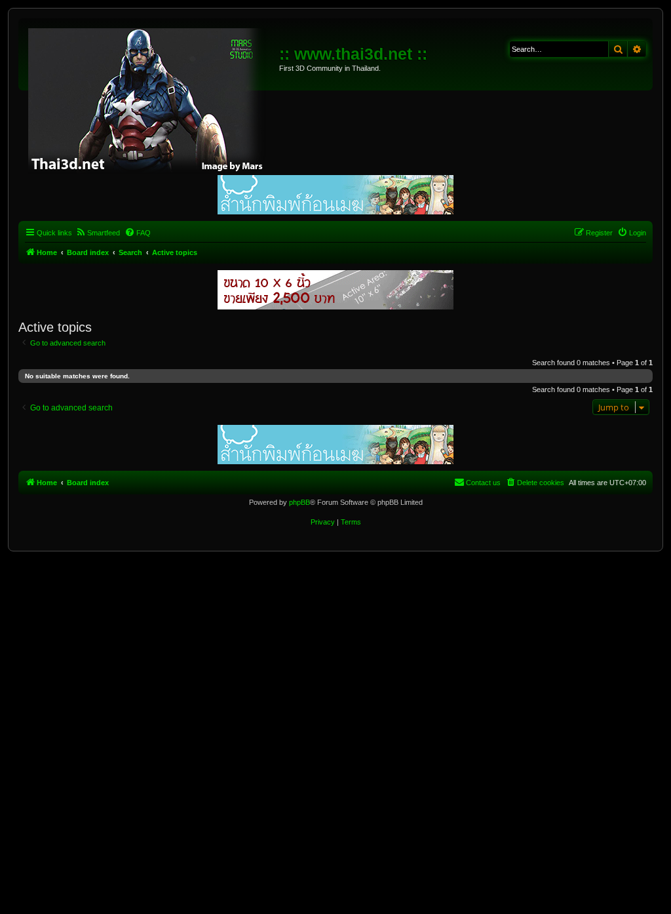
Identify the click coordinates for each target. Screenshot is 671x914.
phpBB (299, 502)
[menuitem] (97, 233)
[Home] (150, 98)
